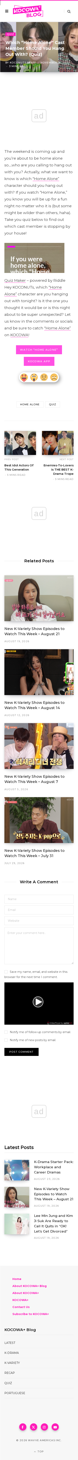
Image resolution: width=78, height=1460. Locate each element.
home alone (30, 404)
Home (16, 1279)
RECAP (9, 1373)
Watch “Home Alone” (39, 349)
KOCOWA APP (39, 361)
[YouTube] (55, 1427)
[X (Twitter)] (33, 1427)
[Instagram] (44, 1427)
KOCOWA (19, 335)
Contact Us (21, 1307)
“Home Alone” (46, 178)
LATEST (9, 1343)
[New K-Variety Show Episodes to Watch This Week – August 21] (39, 598)
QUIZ (8, 1383)
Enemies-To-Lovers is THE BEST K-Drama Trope (59, 469)
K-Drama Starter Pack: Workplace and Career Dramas (53, 1167)
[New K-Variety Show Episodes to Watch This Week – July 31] (39, 820)
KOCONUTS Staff (23, 62)
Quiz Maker (15, 280)
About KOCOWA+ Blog (29, 1286)
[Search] (67, 11)
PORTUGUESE (14, 1393)
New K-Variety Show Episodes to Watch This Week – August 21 (53, 1194)
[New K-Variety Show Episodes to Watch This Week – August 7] (39, 746)
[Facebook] (22, 1427)
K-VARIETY (12, 1363)
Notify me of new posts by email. (33, 1040)
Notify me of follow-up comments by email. (40, 1032)
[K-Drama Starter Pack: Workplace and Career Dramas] (19, 1170)
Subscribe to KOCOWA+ (30, 1314)
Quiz (10, 34)
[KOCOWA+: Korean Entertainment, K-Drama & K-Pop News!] (28, 11)
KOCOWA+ (20, 1300)
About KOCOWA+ (25, 1293)
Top (40, 1451)
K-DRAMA (11, 1353)
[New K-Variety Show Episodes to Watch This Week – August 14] (39, 672)
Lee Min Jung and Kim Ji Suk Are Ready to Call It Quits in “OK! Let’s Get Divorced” (53, 1223)
